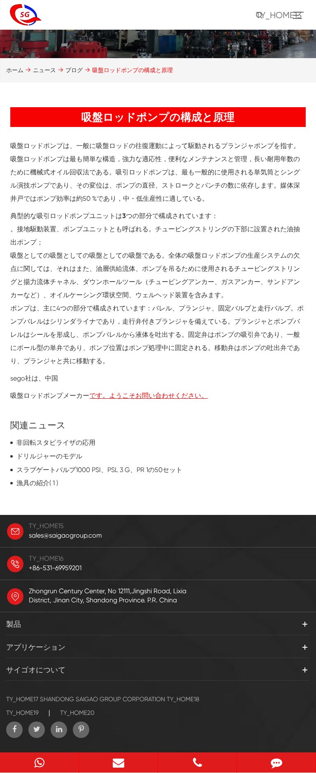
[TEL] (197, 762)
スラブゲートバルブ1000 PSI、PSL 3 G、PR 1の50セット (99, 470)
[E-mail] (118, 762)
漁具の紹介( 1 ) (37, 483)
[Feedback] (276, 762)
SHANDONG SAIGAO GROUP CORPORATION (102, 699)
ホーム (14, 70)
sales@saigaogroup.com (65, 535)
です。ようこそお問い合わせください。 (148, 395)
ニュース (44, 70)
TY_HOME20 (77, 713)
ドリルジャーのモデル (49, 456)
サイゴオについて (35, 669)
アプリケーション (35, 647)
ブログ (74, 70)
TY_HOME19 (22, 713)
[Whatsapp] (39, 762)
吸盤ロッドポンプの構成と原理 (132, 70)
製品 (13, 624)
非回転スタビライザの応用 (55, 442)
